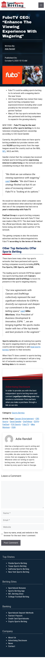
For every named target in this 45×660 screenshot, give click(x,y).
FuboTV (25, 424)
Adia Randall (10, 49)
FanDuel (5, 424)
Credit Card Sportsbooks (18, 618)
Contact (11, 646)
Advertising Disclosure (17, 640)
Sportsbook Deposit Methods (20, 613)
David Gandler (15, 421)
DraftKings (27, 421)
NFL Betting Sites (15, 594)
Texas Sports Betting (17, 566)
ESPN (36, 421)
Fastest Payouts (15, 616)
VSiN (13, 427)
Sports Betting (18, 413)
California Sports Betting (18, 569)
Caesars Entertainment (24, 419)
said (7, 181)
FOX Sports (16, 424)
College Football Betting (18, 597)
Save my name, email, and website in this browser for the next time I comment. (21, 534)
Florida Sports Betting (17, 563)
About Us (12, 637)
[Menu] (41, 5)
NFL (4, 151)
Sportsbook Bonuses (17, 588)
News (10, 643)
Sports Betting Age (16, 591)
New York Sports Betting (18, 572)
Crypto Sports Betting (17, 621)
